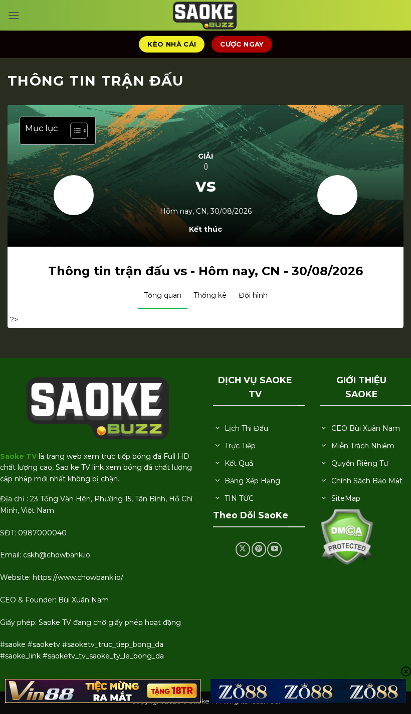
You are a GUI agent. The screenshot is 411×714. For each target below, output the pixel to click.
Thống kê (210, 295)
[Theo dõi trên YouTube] (274, 549)
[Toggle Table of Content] (74, 130)
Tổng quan (162, 295)
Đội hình (253, 295)
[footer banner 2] (308, 691)
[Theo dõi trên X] (243, 549)
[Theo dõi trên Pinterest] (259, 549)
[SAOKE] (205, 15)
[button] (14, 15)
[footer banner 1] (102, 691)
